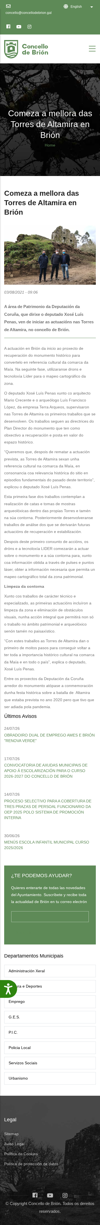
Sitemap (11, 1134)
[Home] (27, 47)
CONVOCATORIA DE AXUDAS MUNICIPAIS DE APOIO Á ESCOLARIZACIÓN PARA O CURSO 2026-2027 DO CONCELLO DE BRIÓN (46, 770)
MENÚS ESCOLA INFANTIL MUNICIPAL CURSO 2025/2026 (46, 845)
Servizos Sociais (23, 1063)
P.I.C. (13, 1032)
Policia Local (20, 1047)
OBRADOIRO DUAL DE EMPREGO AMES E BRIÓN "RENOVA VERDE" (49, 738)
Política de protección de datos (31, 1164)
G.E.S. (14, 1017)
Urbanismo (18, 1078)
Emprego (17, 1001)
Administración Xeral (27, 971)
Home (50, 145)
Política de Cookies (21, 1154)
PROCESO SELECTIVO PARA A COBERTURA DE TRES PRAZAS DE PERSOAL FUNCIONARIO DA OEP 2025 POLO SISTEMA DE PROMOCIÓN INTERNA (47, 809)
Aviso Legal (14, 1144)
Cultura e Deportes (25, 986)
